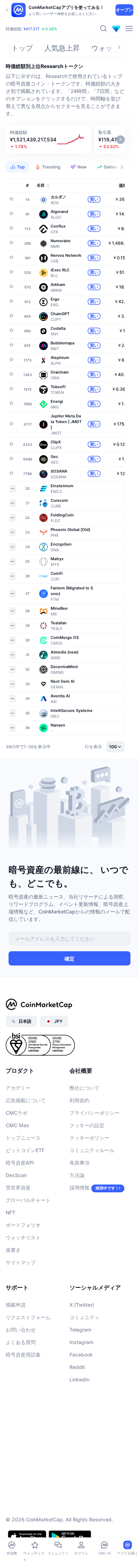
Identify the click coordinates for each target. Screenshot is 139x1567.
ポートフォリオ (23, 1225)
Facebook (81, 1355)
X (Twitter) (82, 1305)
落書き (13, 1250)
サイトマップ (21, 1262)
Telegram (80, 1330)
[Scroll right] (119, 47)
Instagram (81, 1342)
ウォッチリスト (23, 1237)
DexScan (16, 1175)
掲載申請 (16, 1305)
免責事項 (79, 1163)
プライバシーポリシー (94, 1113)
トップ (22, 48)
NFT (10, 1212)
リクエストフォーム (28, 1317)
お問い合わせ (21, 1330)
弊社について (84, 1088)
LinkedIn (79, 1379)
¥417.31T (32, 28)
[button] (48, 139)
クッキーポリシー (89, 1138)
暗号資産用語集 (23, 1355)
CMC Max (17, 1125)
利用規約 (79, 1100)
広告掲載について (26, 1100)
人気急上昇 (62, 48)
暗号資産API (20, 1163)
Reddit (77, 1367)
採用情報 (79, 1188)
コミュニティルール (92, 1150)
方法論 (77, 1175)
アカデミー (18, 1088)
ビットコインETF (25, 1150)
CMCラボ (16, 1113)
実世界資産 (18, 1188)
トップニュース (23, 1138)
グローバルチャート (28, 1200)
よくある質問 (21, 1342)
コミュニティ (84, 1317)
